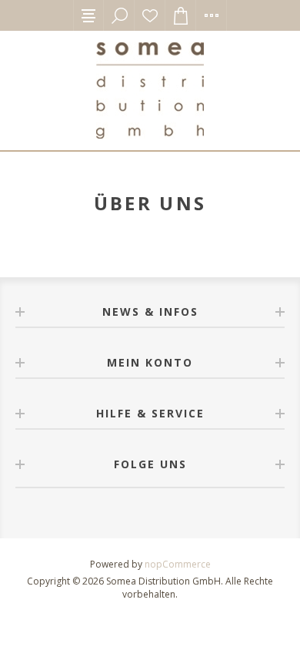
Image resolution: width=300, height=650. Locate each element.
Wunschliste (150, 15)
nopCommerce (178, 564)
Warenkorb (180, 15)
